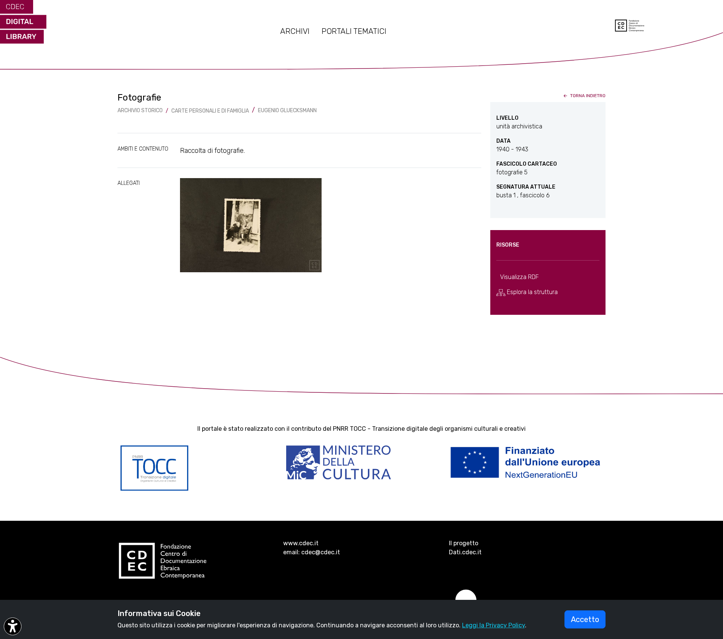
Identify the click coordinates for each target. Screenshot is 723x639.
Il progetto (463, 543)
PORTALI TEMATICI (354, 31)
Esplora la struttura (531, 292)
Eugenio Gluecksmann (287, 110)
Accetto (585, 619)
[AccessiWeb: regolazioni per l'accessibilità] (12, 626)
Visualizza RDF (519, 277)
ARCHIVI (295, 31)
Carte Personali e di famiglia (210, 111)
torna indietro (587, 95)
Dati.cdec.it (465, 552)
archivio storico (140, 110)
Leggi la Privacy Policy (493, 625)
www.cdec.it (301, 543)
